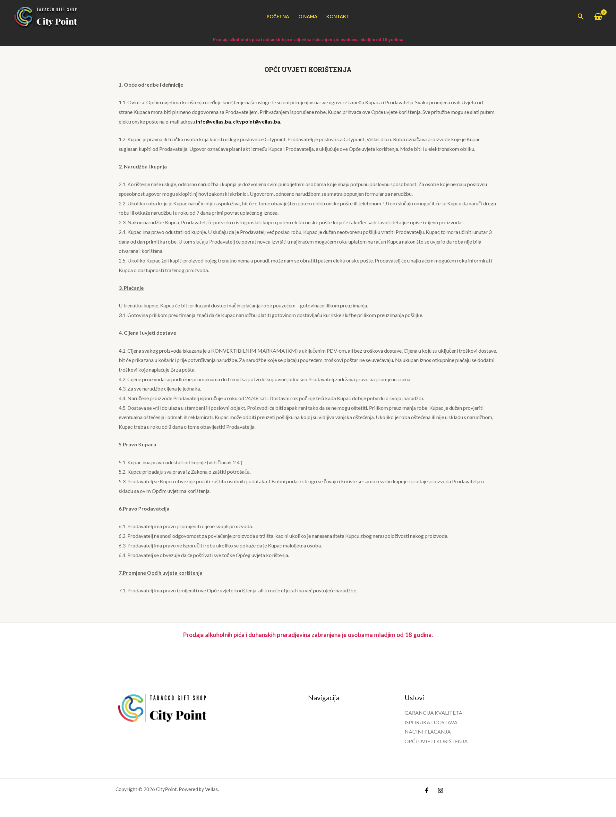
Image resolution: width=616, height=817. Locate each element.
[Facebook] (427, 790)
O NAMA (307, 16)
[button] (581, 17)
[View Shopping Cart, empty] (598, 16)
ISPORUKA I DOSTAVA (431, 722)
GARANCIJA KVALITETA (433, 713)
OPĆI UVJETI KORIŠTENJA (436, 741)
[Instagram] (440, 790)
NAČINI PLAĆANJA (428, 731)
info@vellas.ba (213, 121)
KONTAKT (337, 16)
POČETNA (278, 16)
